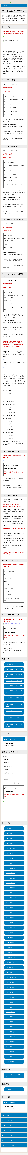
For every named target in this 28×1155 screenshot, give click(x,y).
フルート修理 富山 (10, 907)
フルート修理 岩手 (10, 843)
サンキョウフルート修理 (8, 1145)
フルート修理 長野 (10, 927)
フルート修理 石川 (10, 664)
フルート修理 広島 (10, 997)
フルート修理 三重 (10, 947)
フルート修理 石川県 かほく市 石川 (14, 675)
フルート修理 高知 (10, 1022)
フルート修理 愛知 (10, 942)
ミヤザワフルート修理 (7, 1140)
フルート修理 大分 (10, 1046)
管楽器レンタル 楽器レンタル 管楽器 (14, 1075)
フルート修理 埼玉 (10, 883)
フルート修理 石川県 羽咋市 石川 (14, 669)
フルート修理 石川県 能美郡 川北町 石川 (14, 698)
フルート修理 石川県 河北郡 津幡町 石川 (14, 705)
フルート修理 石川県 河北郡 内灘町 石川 (14, 711)
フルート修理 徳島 (10, 1007)
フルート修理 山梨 (10, 922)
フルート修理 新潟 (10, 902)
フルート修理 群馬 (10, 878)
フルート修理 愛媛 (10, 1017)
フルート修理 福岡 (10, 1027)
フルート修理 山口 (10, 1002)
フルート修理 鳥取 (10, 982)
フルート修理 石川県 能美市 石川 (14, 686)
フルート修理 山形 (10, 858)
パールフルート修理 (7, 1130)
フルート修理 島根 (10, 987)
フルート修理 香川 (10, 1012)
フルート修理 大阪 (10, 962)
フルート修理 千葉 (10, 888)
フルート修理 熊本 (10, 1041)
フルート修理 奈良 (10, 972)
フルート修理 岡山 (10, 992)
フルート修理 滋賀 (10, 952)
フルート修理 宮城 (10, 848)
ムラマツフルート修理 (7, 1120)
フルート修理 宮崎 (10, 1051)
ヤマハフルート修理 (7, 1125)
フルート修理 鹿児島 (11, 1056)
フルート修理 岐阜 (10, 932)
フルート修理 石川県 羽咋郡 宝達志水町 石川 (14, 725)
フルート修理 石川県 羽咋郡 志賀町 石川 (14, 718)
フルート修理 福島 (10, 863)
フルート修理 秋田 (10, 853)
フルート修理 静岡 (10, 937)
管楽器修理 (8, 1089)
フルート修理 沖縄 (10, 1061)
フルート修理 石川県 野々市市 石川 (14, 691)
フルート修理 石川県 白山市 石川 (14, 681)
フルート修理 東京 (10, 893)
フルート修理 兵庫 (10, 967)
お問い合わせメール (10, 739)
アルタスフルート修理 (7, 1135)
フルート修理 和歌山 (11, 977)
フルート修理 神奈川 (11, 897)
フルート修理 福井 (10, 917)
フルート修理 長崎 (10, 1036)
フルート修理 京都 (10, 957)
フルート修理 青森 (10, 838)
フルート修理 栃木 (10, 873)
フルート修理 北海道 (11, 833)
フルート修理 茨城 (10, 868)
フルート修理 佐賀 (10, 1032)
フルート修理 (9, 828)
